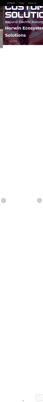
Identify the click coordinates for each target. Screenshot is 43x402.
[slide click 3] (23, 400)
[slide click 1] (20, 400)
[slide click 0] (18, 400)
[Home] (2, 8)
